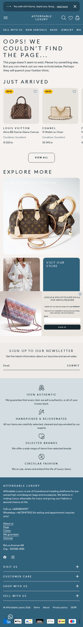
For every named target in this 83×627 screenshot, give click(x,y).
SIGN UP (62, 327)
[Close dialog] (80, 294)
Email (46, 316)
